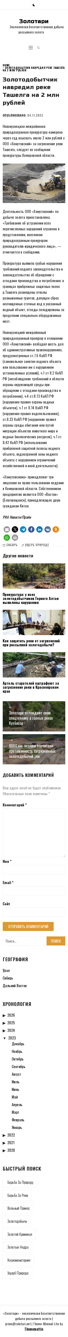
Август (16, 1074)
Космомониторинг (18, 1260)
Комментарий (15, 804)
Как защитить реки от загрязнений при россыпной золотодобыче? (31, 642)
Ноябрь (17, 1051)
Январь (17, 1127)
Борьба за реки (17, 1195)
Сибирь (12, 545)
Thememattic (33, 1328)
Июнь (15, 1089)
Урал (6, 970)
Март (15, 1112)
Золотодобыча (17, 1221)
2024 (11, 1030)
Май (15, 1097)
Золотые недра (17, 1247)
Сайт (6, 903)
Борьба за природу (20, 1182)
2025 (11, 1022)
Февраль (18, 1119)
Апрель (17, 1104)
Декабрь (18, 1043)
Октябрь (18, 1059)
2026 (11, 1015)
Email (8, 882)
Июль (16, 1081)
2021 (11, 1142)
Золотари (34, 21)
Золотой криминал (19, 1234)
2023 (12, 1038)
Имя (7, 861)
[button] (34, 4)
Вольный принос (18, 1208)
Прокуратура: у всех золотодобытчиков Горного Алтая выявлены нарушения (31, 598)
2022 (11, 1135)
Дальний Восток (15, 985)
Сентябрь (18, 1066)
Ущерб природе (37, 545)
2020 (11, 1150)
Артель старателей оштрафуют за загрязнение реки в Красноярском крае (31, 687)
